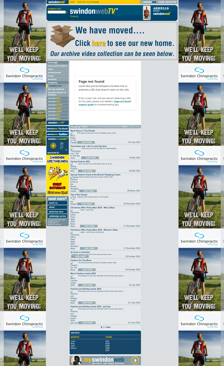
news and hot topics (57, 66)
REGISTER (171, 2)
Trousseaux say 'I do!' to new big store (89, 146)
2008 (107, 348)
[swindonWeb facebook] (57, 130)
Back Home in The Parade (83, 131)
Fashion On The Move (81, 260)
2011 (107, 341)
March (73, 348)
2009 (107, 346)
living (50, 76)
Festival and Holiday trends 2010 (86, 289)
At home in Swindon (80, 252)
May (73, 343)
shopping (52, 82)
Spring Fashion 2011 (80, 161)
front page (53, 62)
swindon (54, 98)
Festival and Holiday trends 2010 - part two (91, 306)
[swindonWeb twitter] (57, 136)
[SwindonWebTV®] (57, 124)
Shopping (74, 16)
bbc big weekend (56, 89)
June (73, 341)
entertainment (54, 72)
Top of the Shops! (79, 195)
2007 (107, 350)
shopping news (55, 86)
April (73, 346)
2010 (107, 343)
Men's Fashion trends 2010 (83, 273)
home (72, 2)
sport (50, 69)
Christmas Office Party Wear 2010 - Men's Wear (93, 207)
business (52, 79)
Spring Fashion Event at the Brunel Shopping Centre (95, 175)
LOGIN (161, 2)
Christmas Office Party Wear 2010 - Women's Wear (94, 230)
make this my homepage (88, 2)
